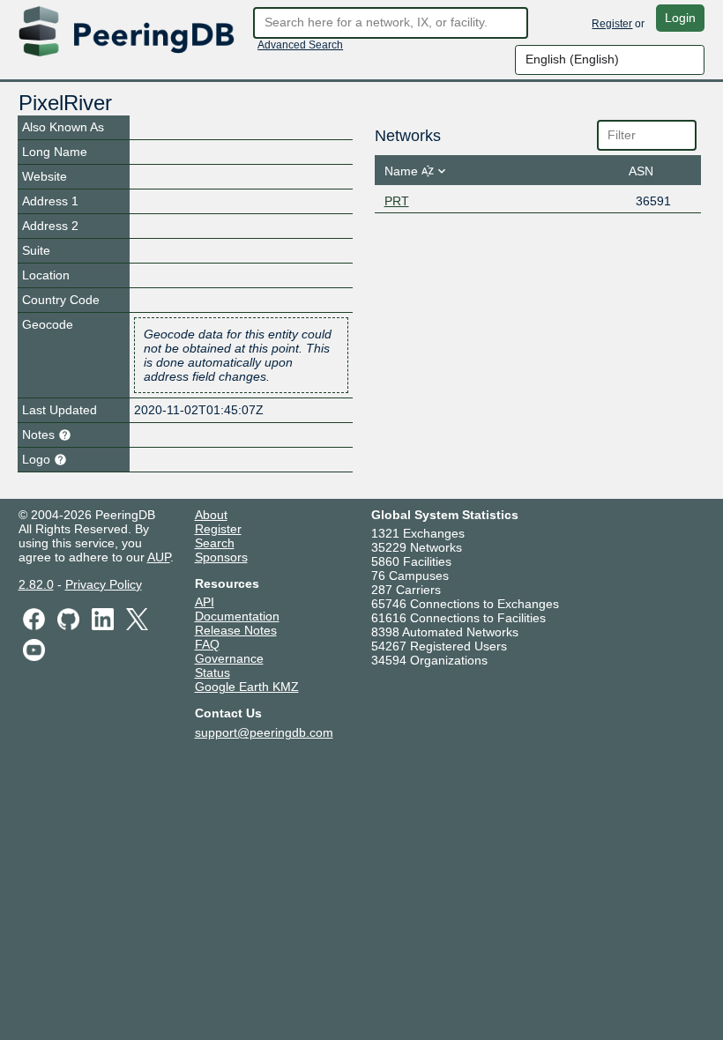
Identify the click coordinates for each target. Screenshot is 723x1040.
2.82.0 (36, 584)
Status (212, 672)
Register (612, 24)
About (211, 515)
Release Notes (236, 630)
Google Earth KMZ (247, 687)
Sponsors (221, 557)
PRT (396, 201)
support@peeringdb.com (264, 732)
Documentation (237, 616)
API (204, 602)
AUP (158, 557)
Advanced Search (300, 45)
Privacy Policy (103, 584)
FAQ (207, 644)
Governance (229, 658)
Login (680, 18)
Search (215, 543)
